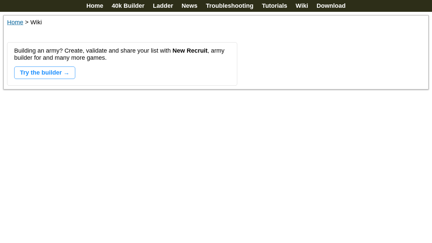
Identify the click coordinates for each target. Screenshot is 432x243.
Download (331, 5)
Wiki (302, 5)
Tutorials (274, 5)
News (189, 5)
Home (94, 5)
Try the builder (41, 72)
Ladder (163, 5)
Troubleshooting (229, 5)
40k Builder (128, 5)
